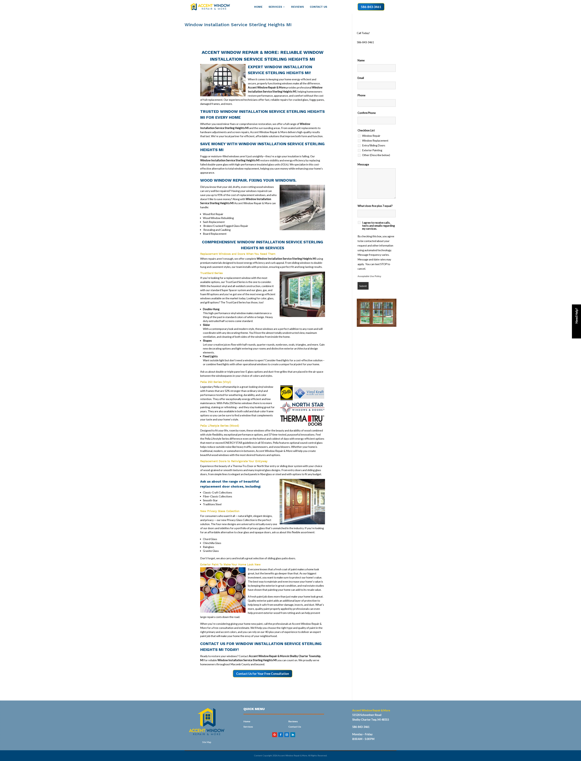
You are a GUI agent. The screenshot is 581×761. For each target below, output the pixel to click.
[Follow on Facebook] (280, 734)
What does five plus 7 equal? (375, 205)
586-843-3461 (371, 7)
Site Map (206, 742)
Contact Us (294, 726)
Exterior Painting (372, 150)
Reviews (293, 721)
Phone (361, 95)
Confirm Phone (367, 112)
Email (361, 78)
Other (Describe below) (376, 155)
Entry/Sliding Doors (373, 145)
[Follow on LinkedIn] (292, 734)
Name (361, 60)
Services (248, 726)
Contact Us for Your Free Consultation (262, 673)
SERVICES (275, 7)
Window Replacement (375, 140)
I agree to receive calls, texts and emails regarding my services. (378, 225)
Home (246, 721)
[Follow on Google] (274, 734)
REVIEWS (297, 7)
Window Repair (371, 135)
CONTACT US (318, 7)
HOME (258, 7)
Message (363, 164)
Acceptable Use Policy (369, 276)
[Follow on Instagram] (286, 734)
